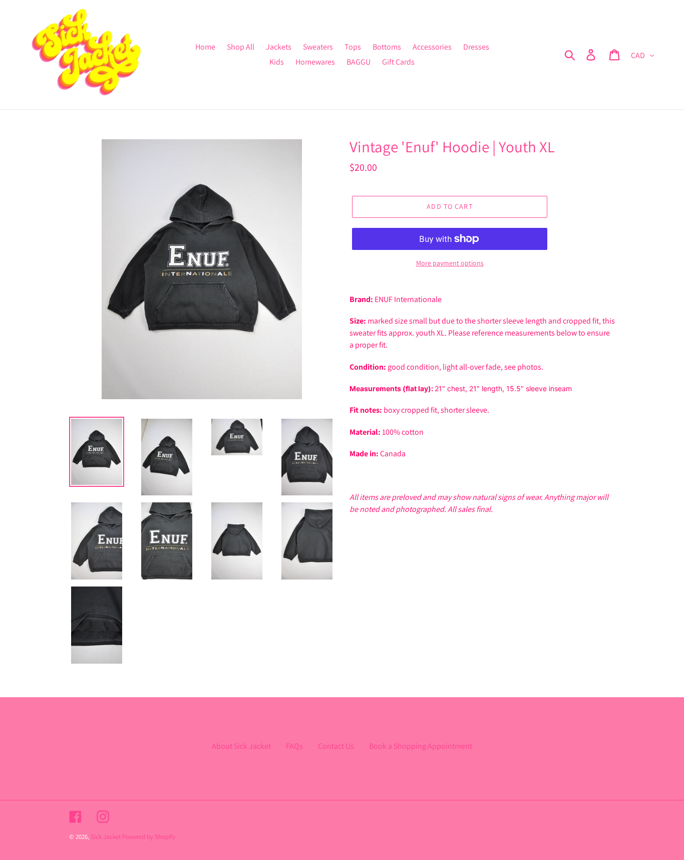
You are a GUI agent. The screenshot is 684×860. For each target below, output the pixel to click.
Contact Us (336, 746)
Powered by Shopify (148, 836)
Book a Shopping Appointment (420, 746)
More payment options (450, 262)
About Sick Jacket (241, 746)
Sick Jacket (106, 836)
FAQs (294, 746)
